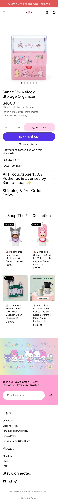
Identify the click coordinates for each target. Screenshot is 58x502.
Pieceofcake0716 (23, 491)
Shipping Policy (10, 425)
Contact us (8, 420)
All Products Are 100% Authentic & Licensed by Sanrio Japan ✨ (24, 178)
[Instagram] (10, 481)
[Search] (10, 12)
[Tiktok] (16, 481)
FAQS (5, 465)
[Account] (47, 12)
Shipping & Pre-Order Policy (22, 192)
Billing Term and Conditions (16, 440)
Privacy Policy (9, 435)
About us (7, 455)
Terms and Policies (29, 498)
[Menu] (3, 12)
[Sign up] (50, 395)
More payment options (29, 144)
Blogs (5, 460)
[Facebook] (4, 481)
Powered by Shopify (40, 491)
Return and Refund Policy (15, 430)
